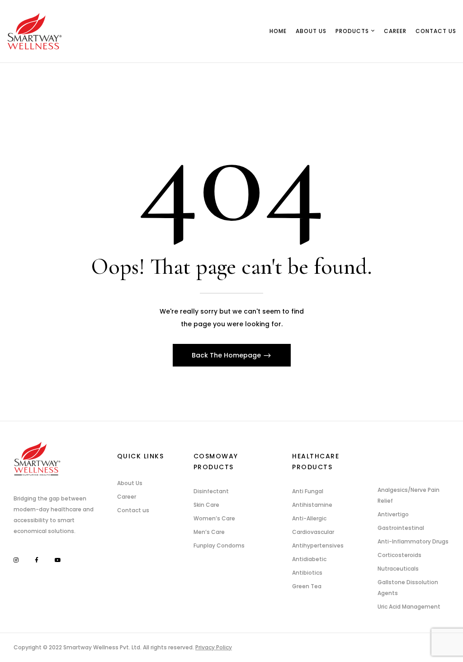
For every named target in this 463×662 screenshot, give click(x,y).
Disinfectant (211, 491)
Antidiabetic (309, 559)
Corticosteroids (399, 555)
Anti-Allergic (309, 518)
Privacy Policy (213, 647)
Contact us (133, 510)
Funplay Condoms (219, 545)
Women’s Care (214, 518)
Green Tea (306, 586)
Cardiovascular (313, 532)
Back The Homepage (227, 355)
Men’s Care (209, 532)
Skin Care (206, 505)
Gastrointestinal (401, 528)
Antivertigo (393, 514)
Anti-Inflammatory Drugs (413, 541)
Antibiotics (307, 572)
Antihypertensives (318, 545)
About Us (129, 483)
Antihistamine (312, 505)
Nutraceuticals (398, 568)
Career (126, 496)
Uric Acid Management (409, 606)
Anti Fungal (307, 491)
